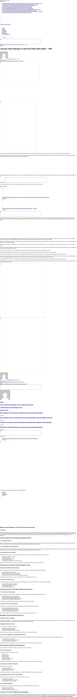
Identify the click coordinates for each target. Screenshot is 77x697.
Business (4, 31)
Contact (3, 493)
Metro (3, 30)
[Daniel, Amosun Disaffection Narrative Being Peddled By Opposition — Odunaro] (8, 207)
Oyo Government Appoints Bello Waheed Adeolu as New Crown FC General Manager (17, 8)
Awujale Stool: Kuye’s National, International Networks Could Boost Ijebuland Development (19, 5)
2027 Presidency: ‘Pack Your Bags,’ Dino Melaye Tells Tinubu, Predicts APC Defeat (21, 413)
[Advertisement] (34, 93)
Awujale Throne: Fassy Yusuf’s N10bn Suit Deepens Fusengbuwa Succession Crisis (17, 6)
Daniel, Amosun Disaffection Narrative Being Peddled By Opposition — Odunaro (17, 7)
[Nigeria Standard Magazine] (5, 24)
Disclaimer (4, 492)
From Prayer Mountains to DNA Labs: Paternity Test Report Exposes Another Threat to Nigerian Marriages (21, 9)
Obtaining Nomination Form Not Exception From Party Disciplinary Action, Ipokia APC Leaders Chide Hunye (22, 3)
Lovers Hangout (6, 34)
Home (3, 28)
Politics (3, 44)
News (3, 29)
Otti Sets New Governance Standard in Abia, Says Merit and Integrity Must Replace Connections (19, 10)
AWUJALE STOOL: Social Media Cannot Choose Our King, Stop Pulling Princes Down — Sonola (20, 4)
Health (4, 32)
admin (9, 379)
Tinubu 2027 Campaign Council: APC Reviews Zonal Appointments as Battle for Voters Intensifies (26, 422)
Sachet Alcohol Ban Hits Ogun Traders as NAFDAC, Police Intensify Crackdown (17, 12)
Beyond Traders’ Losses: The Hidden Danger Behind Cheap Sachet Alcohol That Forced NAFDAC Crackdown (22, 11)
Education (5, 33)
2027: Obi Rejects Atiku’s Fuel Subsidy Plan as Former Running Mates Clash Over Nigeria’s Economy (26, 417)
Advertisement (4, 494)
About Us (4, 495)
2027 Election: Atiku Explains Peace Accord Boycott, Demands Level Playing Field (21, 427)
